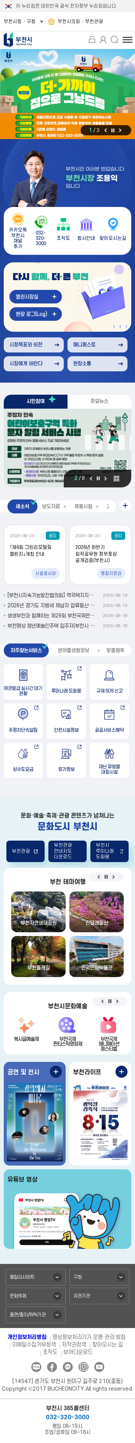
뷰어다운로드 (78, 1352)
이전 (105, 130)
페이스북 (52, 1367)
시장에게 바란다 (25, 363)
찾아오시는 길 (107, 1345)
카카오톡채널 (68, 1367)
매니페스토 (84, 345)
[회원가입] (103, 39)
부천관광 (21, 851)
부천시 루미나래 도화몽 (105, 851)
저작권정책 (74, 1345)
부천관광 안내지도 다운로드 (63, 851)
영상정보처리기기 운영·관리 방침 (89, 1337)
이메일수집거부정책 (34, 1345)
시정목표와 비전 (25, 345)
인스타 (83, 1367)
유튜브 (99, 1367)
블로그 (36, 1367)
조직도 (50, 1352)
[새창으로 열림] (67, 94)
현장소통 (82, 363)
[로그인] (92, 39)
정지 (112, 130)
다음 (120, 130)
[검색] (114, 39)
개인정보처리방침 (27, 1337)
